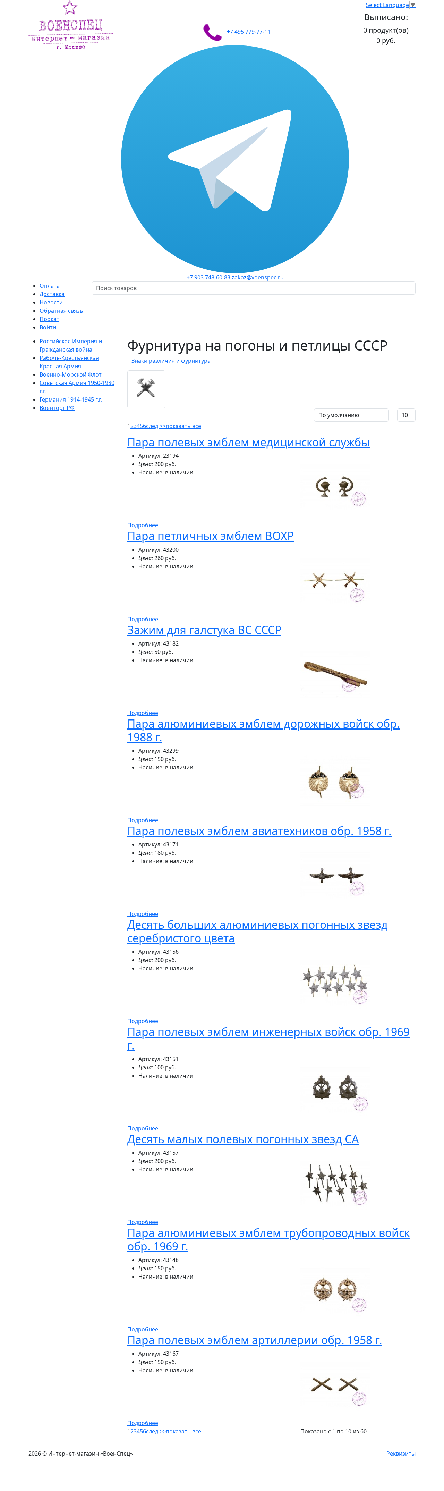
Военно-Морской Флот (71, 374)
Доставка (52, 294)
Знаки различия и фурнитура (171, 360)
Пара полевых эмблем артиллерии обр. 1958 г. (254, 1339)
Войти (48, 327)
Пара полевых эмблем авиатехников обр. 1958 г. (259, 830)
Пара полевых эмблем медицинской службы (248, 442)
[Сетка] (142, 413)
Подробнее (142, 525)
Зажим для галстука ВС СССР (204, 629)
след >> (156, 426)
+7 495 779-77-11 (248, 31)
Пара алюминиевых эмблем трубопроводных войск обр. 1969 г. (268, 1239)
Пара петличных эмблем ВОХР (210, 535)
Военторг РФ (57, 408)
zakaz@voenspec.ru (258, 277)
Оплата (50, 285)
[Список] (132, 413)
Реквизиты (401, 1453)
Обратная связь (61, 310)
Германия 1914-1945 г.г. (71, 399)
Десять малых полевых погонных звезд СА (243, 1138)
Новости (51, 302)
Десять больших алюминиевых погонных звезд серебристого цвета (257, 931)
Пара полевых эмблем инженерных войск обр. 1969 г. (268, 1038)
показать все (183, 426)
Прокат (49, 319)
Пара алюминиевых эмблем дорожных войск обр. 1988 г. (263, 730)
